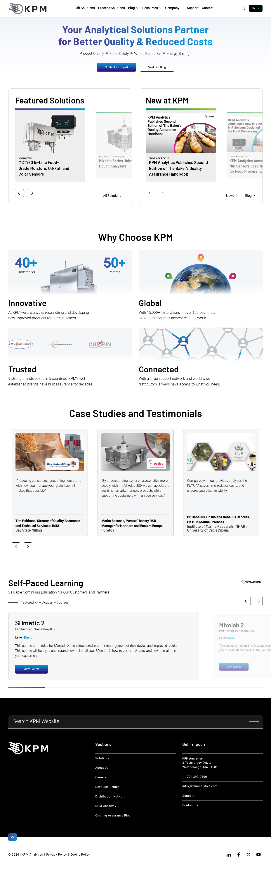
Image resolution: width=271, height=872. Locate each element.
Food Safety (119, 53)
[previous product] (19, 193)
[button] (133, 8)
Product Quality (92, 53)
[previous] (246, 601)
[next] (258, 601)
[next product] (31, 193)
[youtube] (258, 854)
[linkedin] (228, 854)
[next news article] (162, 193)
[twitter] (248, 854)
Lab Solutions (84, 8)
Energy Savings (179, 53)
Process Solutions (111, 8)
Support (193, 8)
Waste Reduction (147, 53)
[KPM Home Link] (28, 748)
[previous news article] (150, 193)
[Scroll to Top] (12, 837)
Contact (207, 8)
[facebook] (238, 854)
